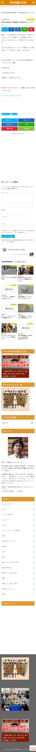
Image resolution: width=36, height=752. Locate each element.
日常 (3, 551)
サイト (3, 223)
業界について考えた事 (9, 573)
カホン (15, 114)
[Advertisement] (18, 158)
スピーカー (5, 520)
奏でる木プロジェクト (9, 541)
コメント (4, 192)
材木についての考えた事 (10, 562)
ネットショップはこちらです (11, 95)
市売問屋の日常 (18, 2)
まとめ (4, 525)
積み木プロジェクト (8, 589)
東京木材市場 (6, 567)
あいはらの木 (6, 114)
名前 (3, 209)
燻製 (3, 578)
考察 (3, 594)
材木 (3, 557)
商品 (3, 536)
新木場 (4, 546)
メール (4, 216)
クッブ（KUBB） (7, 514)
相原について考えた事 (9, 583)
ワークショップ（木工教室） (11, 530)
